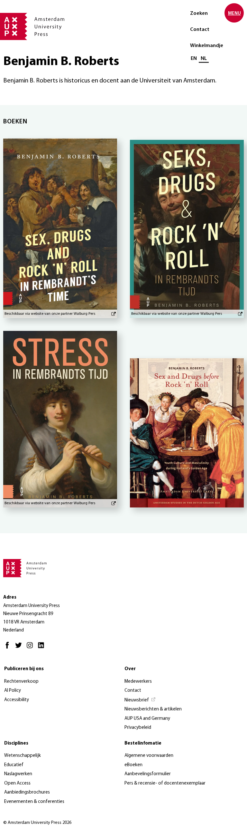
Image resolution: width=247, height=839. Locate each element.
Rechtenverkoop (21, 681)
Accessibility (16, 700)
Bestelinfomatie (142, 743)
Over (130, 669)
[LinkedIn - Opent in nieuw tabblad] (42, 648)
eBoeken (133, 765)
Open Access (17, 783)
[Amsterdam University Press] (32, 27)
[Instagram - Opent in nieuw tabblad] (31, 648)
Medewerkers (138, 681)
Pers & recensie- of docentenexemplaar (165, 783)
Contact (199, 29)
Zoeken (199, 13)
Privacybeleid (137, 727)
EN (194, 58)
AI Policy (12, 690)
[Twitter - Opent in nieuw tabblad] (20, 648)
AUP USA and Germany (147, 718)
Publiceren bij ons (24, 669)
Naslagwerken (18, 774)
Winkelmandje (206, 45)
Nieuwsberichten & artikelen (153, 709)
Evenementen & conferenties (34, 801)
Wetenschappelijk (22, 755)
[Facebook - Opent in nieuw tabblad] (8, 648)
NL (204, 58)
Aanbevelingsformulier (147, 774)
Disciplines (16, 743)
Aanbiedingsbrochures (27, 792)
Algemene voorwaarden (148, 755)
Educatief (13, 765)
